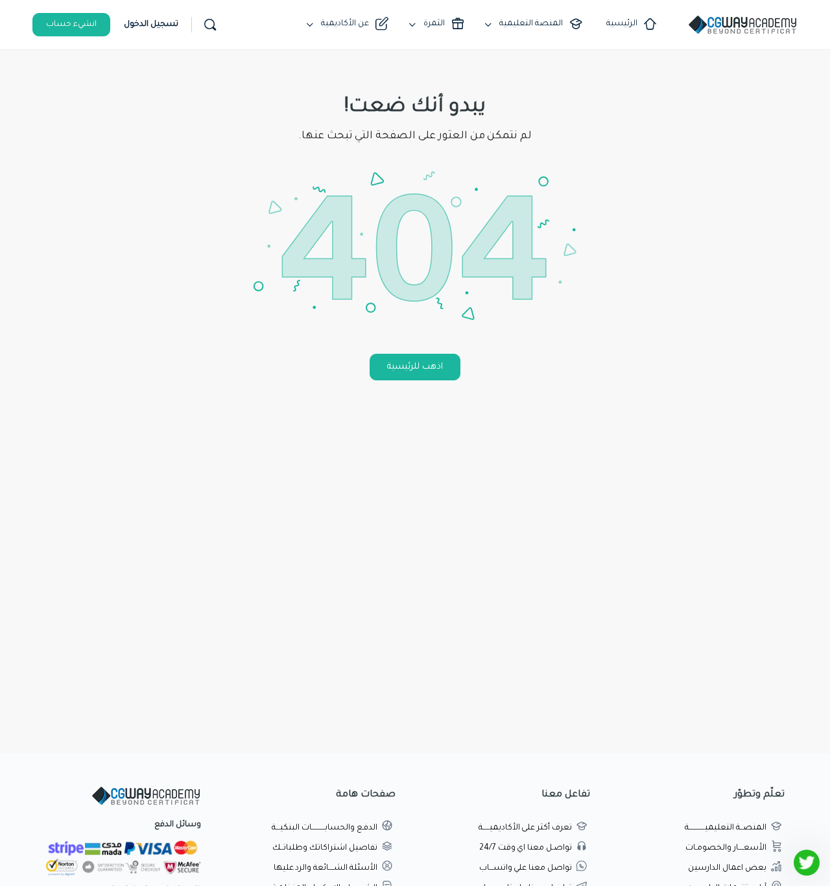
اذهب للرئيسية (415, 367)
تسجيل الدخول (151, 24)
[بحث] (210, 24)
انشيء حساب (71, 24)
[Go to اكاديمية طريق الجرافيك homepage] (742, 26)
